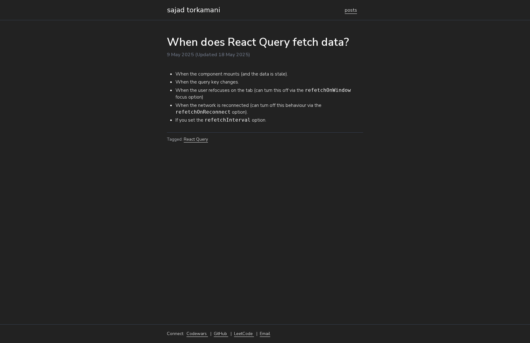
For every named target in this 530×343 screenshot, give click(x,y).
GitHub (221, 334)
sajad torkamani (193, 10)
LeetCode (244, 334)
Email (265, 334)
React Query (196, 139)
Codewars (197, 334)
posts (351, 10)
